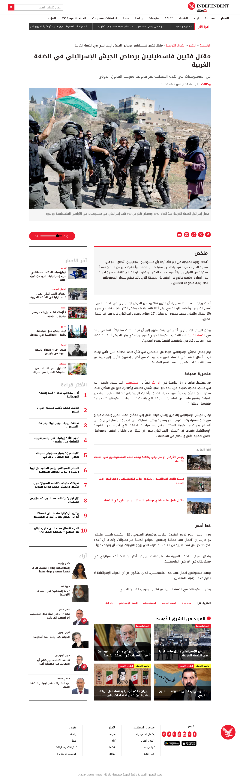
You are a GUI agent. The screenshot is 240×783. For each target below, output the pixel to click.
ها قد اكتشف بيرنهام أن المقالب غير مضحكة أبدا (53, 662)
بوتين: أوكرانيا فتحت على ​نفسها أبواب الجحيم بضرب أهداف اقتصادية (56, 515)
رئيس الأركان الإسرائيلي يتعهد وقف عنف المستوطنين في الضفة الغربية (139, 459)
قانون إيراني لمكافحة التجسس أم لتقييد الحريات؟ (50, 615)
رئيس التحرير (147, 740)
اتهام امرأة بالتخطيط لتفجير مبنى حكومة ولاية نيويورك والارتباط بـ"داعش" (65, 26)
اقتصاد (183, 18)
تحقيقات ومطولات (104, 18)
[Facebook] (194, 734)
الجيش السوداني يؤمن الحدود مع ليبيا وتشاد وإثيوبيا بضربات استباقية (54, 470)
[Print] (179, 234)
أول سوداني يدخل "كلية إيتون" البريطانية (59, 394)
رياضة (139, 18)
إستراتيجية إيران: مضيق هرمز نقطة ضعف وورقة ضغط (50, 569)
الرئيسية (205, 45)
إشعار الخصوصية (145, 734)
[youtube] (179, 734)
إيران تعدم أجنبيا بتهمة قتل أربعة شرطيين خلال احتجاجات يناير (123, 693)
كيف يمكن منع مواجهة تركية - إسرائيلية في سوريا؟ (48, 332)
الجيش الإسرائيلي (128, 603)
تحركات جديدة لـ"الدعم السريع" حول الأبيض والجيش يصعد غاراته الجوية (56, 485)
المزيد (52, 18)
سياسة (210, 18)
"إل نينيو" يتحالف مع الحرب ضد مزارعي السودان (54, 500)
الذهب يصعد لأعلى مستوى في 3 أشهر (58, 409)
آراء (196, 18)
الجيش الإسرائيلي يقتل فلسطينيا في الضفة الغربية (183, 653)
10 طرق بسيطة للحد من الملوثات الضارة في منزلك (49, 370)
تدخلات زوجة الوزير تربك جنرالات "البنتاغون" (58, 425)
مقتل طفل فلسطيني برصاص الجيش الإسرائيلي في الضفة (144, 500)
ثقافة (168, 18)
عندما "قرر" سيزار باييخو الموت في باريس (50, 351)
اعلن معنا (149, 753)
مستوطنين (130, 383)
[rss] (164, 734)
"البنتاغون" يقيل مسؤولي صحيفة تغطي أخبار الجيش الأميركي (57, 455)
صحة (126, 18)
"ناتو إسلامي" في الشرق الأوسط (53, 592)
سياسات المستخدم (144, 727)
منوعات (154, 18)
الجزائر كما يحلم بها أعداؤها (51, 637)
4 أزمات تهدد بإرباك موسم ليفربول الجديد (49, 314)
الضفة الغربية (196, 335)
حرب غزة (186, 603)
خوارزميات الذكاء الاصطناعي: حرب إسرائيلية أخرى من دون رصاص (48, 276)
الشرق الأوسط (175, 45)
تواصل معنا (148, 747)
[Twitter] (189, 734)
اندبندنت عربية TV (74, 18)
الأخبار (225, 18)
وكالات (206, 84)
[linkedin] (174, 734)
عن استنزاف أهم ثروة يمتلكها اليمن (50, 685)
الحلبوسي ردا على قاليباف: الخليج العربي (183, 693)
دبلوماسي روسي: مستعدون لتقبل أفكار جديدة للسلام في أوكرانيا (146, 27)
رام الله (156, 383)
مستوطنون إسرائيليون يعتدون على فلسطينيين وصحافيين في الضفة (141, 481)
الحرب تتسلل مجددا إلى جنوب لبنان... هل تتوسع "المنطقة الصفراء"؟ (55, 530)
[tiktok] (169, 734)
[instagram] (184, 734)
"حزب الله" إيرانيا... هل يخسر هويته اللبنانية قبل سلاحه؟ (56, 440)
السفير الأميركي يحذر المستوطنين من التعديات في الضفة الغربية (123, 653)
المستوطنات (150, 603)
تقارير (63, 268)
